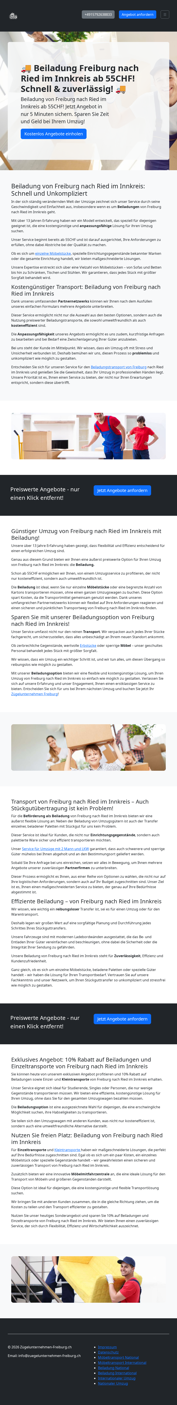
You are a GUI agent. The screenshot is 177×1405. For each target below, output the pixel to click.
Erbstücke (88, 645)
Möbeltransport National (118, 1357)
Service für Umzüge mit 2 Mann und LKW (55, 848)
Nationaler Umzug (113, 1383)
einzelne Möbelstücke (53, 253)
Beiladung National (113, 1367)
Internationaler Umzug (117, 1378)
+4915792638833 (98, 14)
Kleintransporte (67, 1149)
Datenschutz (108, 1352)
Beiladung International (117, 1373)
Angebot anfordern (137, 14)
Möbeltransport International (122, 1362)
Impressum (107, 1347)
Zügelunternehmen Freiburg (34, 694)
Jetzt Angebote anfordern (122, 490)
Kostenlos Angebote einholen (53, 134)
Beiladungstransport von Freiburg (119, 367)
